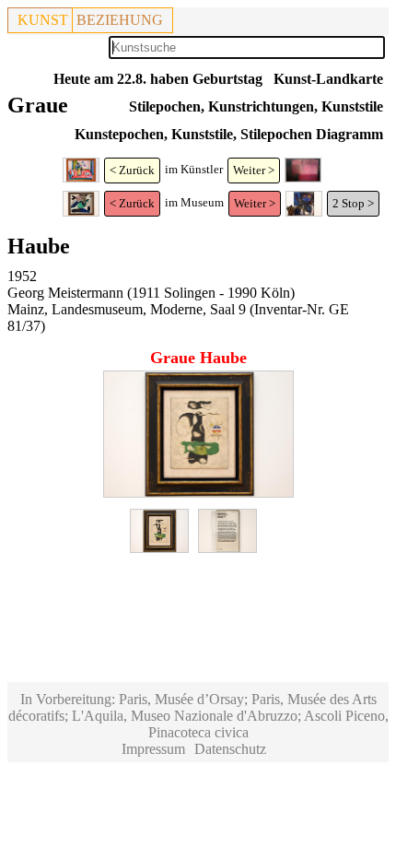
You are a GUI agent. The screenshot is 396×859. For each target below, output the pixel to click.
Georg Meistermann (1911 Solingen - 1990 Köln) (151, 292)
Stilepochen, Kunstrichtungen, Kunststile (256, 106)
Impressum (153, 749)
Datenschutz (230, 749)
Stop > (358, 203)
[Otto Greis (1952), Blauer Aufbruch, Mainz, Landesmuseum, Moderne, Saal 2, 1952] (303, 212)
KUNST (42, 20)
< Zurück (132, 170)
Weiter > (253, 170)
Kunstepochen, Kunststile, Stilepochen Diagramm (229, 134)
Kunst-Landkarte (328, 79)
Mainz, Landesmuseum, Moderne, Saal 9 (126, 309)
